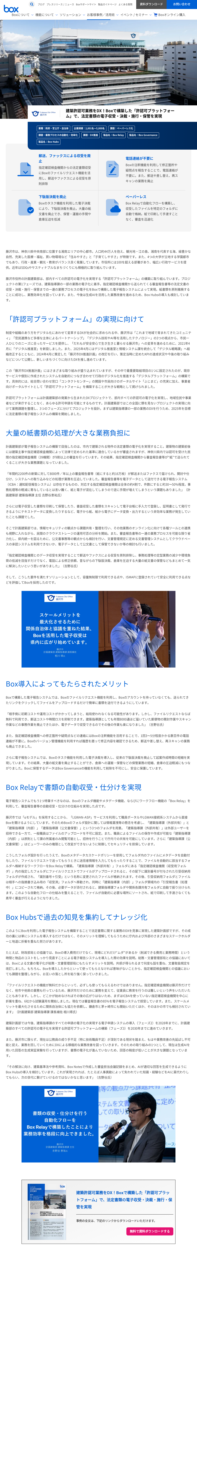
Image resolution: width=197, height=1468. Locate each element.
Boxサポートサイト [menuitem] (86, 4)
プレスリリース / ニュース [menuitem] (60, 4)
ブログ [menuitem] (41, 4)
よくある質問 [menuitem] (125, 4)
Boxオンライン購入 (171, 15)
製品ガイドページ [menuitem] (107, 4)
